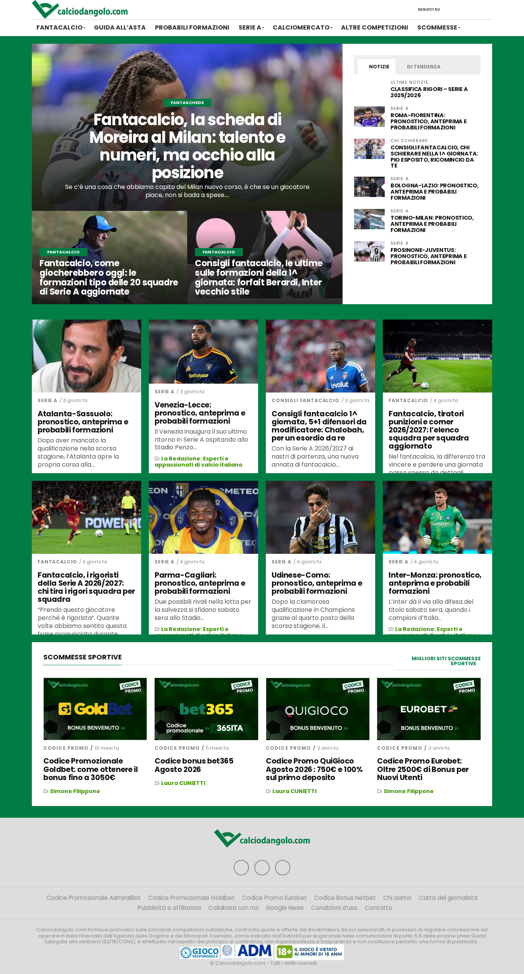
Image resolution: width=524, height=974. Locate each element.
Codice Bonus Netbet (345, 898)
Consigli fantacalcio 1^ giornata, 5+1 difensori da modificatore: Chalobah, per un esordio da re (319, 426)
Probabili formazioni (192, 27)
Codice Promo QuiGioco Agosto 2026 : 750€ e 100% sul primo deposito (314, 769)
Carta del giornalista (448, 898)
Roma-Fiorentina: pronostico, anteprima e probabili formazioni (428, 121)
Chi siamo (397, 898)
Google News (285, 908)
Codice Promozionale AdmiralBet (93, 898)
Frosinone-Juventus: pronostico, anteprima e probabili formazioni (428, 256)
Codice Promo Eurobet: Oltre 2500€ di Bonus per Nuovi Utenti (423, 769)
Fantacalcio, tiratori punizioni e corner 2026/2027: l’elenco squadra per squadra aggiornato (429, 430)
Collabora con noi (233, 908)
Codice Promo (66, 748)
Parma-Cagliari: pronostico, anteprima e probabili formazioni (200, 583)
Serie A (250, 27)
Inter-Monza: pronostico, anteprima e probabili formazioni (435, 583)
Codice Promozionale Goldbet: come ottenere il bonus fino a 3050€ (90, 769)
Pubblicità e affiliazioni (169, 908)
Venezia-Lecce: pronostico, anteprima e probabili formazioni (200, 413)
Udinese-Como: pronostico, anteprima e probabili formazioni (317, 583)
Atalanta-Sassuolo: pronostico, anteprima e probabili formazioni (83, 422)
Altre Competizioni (374, 27)
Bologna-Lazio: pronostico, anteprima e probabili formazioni (435, 192)
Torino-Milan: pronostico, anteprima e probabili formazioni (432, 224)
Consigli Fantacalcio (305, 400)
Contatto (378, 908)
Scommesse (437, 27)
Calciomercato (301, 27)
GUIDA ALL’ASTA (120, 27)
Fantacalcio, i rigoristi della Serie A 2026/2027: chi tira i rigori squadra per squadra (86, 587)
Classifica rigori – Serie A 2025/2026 (429, 92)
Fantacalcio (59, 27)
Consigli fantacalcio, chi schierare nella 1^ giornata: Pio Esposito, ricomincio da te (434, 157)
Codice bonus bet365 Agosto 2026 (194, 765)
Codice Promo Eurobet (274, 898)
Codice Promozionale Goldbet (191, 898)
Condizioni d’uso (334, 908)
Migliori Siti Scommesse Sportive (446, 661)
